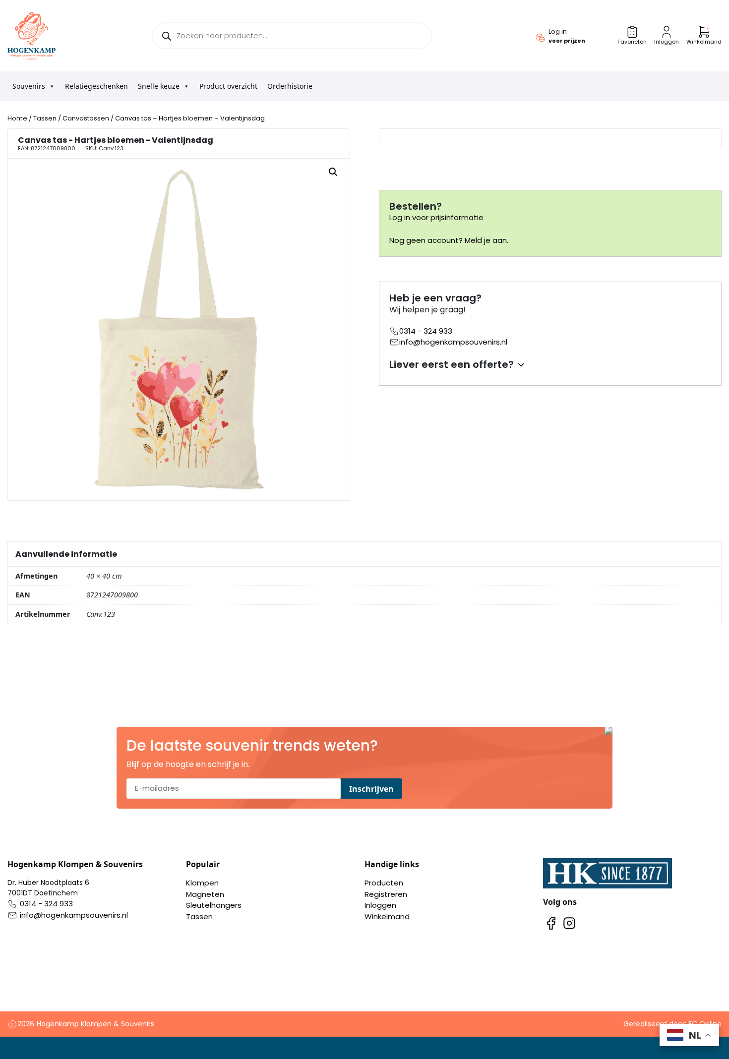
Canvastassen (85, 118)
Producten (383, 883)
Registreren (385, 894)
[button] (333, 172)
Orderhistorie (289, 86)
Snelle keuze (159, 86)
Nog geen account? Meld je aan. (448, 240)
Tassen (45, 118)
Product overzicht (228, 86)
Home (17, 118)
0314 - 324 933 (425, 331)
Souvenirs (28, 86)
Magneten (205, 894)
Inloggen (380, 905)
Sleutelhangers (214, 905)
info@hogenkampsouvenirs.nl (453, 342)
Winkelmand (387, 916)
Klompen (202, 883)
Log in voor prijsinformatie (436, 217)
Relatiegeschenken (96, 86)
